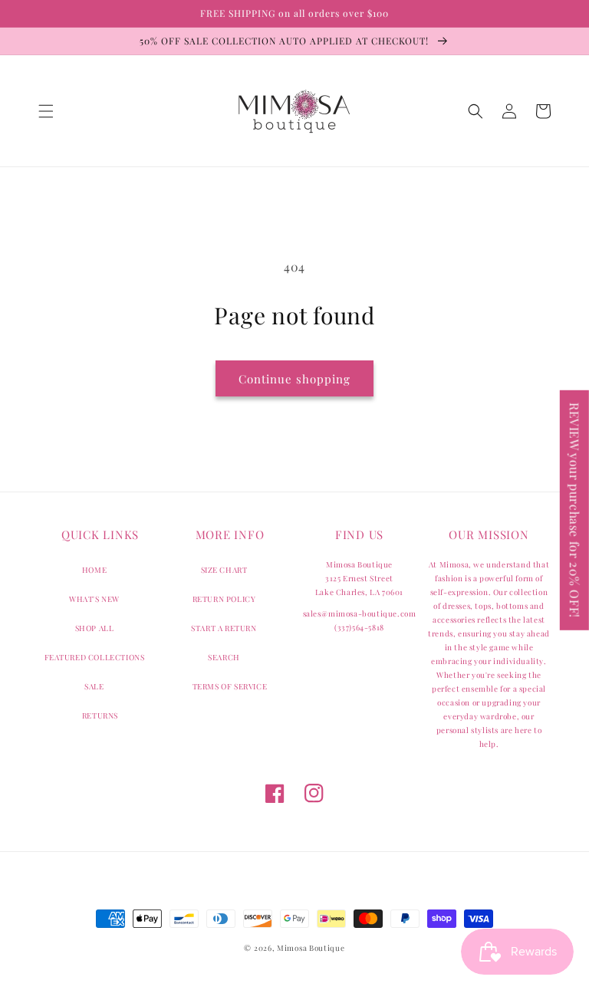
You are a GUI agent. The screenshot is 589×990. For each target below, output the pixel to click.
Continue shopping (294, 378)
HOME (94, 569)
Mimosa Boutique (311, 947)
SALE (94, 686)
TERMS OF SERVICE (230, 686)
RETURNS (100, 715)
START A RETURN (223, 628)
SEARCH (224, 657)
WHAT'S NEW (94, 599)
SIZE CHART (224, 569)
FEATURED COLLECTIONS (94, 657)
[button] (46, 111)
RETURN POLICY (224, 599)
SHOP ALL (94, 628)
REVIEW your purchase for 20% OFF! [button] (575, 509)
